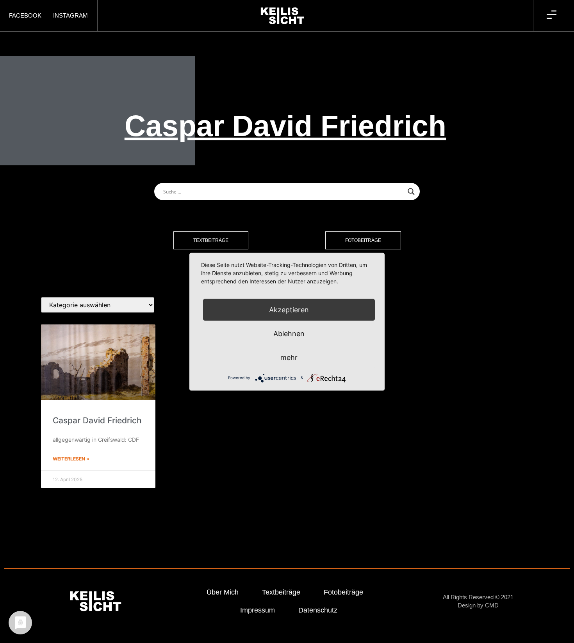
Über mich (223, 592)
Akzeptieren (289, 309)
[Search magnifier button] (411, 191)
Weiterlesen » (71, 459)
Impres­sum (257, 610)
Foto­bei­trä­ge (343, 592)
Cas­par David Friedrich (97, 420)
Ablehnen (289, 333)
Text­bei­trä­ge (281, 592)
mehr (289, 357)
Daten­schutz (317, 610)
